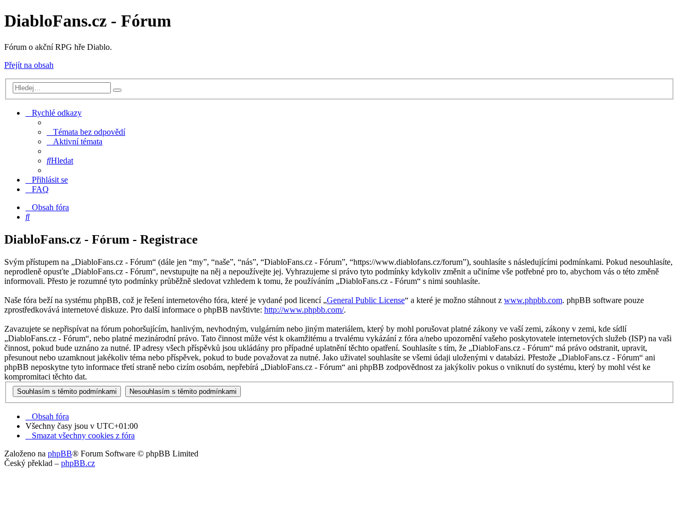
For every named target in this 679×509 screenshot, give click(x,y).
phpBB (60, 453)
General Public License (366, 300)
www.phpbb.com (533, 300)
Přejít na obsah (29, 65)
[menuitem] (86, 131)
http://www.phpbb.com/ (304, 309)
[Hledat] (117, 90)
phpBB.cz (78, 463)
